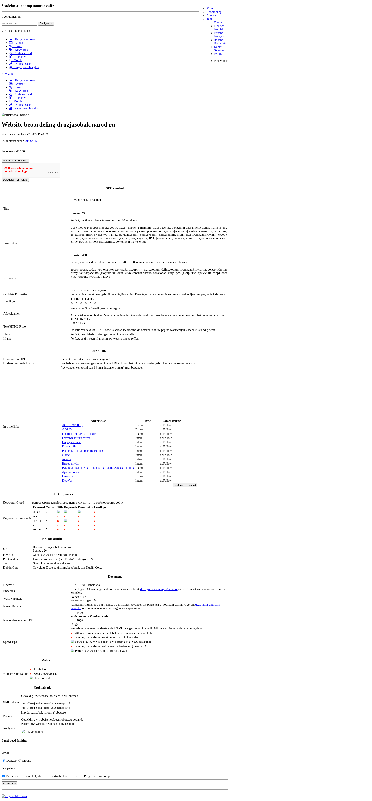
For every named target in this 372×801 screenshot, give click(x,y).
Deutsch (219, 26)
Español (219, 32)
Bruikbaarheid (22, 53)
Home (210, 8)
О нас (66, 455)
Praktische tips (58, 776)
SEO (75, 776)
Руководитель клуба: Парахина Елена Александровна (98, 467)
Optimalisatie (21, 63)
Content (18, 42)
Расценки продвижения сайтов (82, 450)
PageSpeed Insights (25, 67)
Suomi (218, 46)
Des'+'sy (67, 480)
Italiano (218, 39)
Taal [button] (209, 19)
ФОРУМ (67, 429)
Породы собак (71, 442)
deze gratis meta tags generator (159, 589)
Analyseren (46, 23)
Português (220, 43)
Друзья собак (70, 472)
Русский (219, 53)
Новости (67, 476)
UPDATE (31, 140)
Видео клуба (70, 463)
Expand (191, 485)
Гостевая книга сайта (76, 438)
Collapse (179, 485)
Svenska (219, 50)
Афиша (66, 459)
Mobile (16, 60)
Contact (211, 15)
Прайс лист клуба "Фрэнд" (80, 433)
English (219, 29)
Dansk (218, 22)
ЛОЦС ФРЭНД (72, 425)
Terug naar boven (24, 39)
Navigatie (7, 73)
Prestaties (11, 776)
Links (17, 46)
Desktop (11, 760)
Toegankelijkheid (33, 776)
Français (219, 36)
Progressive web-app (96, 776)
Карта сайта (70, 446)
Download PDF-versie (15, 160)
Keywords (20, 49)
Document (19, 56)
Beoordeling (214, 12)
